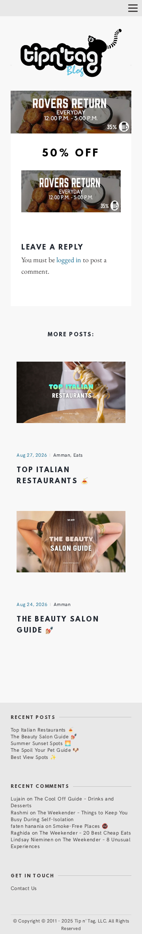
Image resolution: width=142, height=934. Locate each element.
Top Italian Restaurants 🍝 (42, 729)
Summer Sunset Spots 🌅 (41, 743)
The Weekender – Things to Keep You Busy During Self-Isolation (69, 815)
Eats (78, 455)
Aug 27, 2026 (32, 455)
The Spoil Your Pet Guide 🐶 (45, 749)
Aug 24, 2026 (32, 604)
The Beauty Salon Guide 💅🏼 (44, 736)
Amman (62, 455)
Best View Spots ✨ (33, 756)
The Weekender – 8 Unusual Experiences (71, 842)
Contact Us (24, 887)
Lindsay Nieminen (32, 839)
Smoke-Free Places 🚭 (80, 825)
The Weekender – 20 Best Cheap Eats (85, 832)
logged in (68, 260)
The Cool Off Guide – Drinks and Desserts (62, 801)
